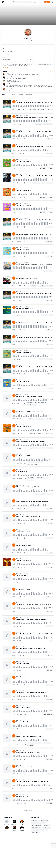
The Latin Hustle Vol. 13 (23, 249)
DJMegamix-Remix (10, 76)
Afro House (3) (47, 825)
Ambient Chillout (30, 477)
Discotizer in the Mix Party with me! (27, 487)
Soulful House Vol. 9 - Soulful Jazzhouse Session (31, 619)
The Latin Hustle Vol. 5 (23, 560)
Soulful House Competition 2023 (26, 278)
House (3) (42, 823)
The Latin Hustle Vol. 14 (23, 205)
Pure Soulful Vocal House (40, 402)
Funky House (49, 109)
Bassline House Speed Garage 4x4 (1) (39, 830)
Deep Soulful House (41, 418)
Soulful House (33, 109)
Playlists (20, 94)
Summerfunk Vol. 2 (22, 575)
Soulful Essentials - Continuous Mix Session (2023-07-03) (34, 234)
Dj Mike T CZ (8, 80)
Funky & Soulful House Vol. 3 (25, 767)
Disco (51, 315)
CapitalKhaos (8, 83)
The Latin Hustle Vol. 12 (23, 352)
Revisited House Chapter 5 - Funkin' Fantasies (30, 648)
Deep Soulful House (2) (36, 827)
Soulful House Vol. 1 (22, 796)
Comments (30, 94)
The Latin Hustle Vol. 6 (23, 426)
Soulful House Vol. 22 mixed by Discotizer (29, 396)
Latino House (39, 433)
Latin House (42, 168)
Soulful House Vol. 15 (23, 531)
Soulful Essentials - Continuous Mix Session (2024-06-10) (34, 220)
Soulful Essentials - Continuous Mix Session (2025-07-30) (34, 132)
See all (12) (50, 71)
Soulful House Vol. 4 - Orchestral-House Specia (31, 692)
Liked (13, 94)
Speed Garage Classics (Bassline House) (29, 736)
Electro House (49, 759)
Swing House (49, 448)
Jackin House (33, 448)
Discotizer (8, 88)
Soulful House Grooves (32, 464)
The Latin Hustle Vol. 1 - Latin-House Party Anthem (32, 781)
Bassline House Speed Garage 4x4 (34, 742)
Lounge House (30, 480)
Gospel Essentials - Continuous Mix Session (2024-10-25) (34, 176)
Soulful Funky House (31, 404)
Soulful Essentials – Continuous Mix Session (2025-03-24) (34, 146)
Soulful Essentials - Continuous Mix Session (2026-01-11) (34, 102)
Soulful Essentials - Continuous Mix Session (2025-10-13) (34, 117)
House (36, 493)
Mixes (5, 94)
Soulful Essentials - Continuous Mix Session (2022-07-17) (34, 337)
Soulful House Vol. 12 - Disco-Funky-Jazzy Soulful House (34, 604)
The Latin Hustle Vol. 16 (23, 161)
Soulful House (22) (35, 820)
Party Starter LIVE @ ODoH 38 (25, 308)
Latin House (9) (35, 823)
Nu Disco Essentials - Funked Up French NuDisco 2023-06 (34, 264)
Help (34, 2)
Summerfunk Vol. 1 (22, 678)
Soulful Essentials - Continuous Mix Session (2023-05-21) (34, 293)
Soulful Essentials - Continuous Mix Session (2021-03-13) (34, 367)
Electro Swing (41, 448)
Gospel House (49, 182)
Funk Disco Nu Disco (48, 124)
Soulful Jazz (49, 418)
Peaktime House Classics (24, 722)
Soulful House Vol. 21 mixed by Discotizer (29, 412)
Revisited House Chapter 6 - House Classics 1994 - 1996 (34, 634)
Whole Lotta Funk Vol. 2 (23, 545)
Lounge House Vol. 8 (22, 471)
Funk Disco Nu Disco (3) (36, 825)
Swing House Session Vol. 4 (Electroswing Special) (32, 501)
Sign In (41, 2)
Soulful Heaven (41, 109)
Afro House (50, 168)
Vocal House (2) (46, 827)
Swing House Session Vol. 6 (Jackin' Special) (30, 441)
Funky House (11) (44, 820)
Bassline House (47, 742)
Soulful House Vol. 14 (23, 590)
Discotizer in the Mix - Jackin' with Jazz (28, 516)
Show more (5, 67)
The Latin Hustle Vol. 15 (23, 190)
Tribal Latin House (48, 433)
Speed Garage (30, 745)
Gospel (42, 182)
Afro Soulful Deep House (41, 477)
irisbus (7, 73)
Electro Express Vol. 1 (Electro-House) (28, 752)
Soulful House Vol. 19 (23, 456)
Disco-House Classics (23, 707)
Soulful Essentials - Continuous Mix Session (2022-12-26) (34, 323)
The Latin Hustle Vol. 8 (23, 381)
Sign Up (47, 2)
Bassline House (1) (35, 832)
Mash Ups (50, 493)
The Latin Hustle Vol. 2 (23, 663)
